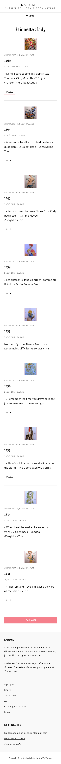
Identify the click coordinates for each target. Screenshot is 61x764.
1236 (7, 385)
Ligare (7, 690)
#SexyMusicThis (11, 55)
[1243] (30, 181)
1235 (7, 449)
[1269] (30, 44)
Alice (6, 701)
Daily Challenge (26, 55)
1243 (7, 197)
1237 (7, 330)
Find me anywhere (14, 744)
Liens (7, 712)
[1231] (30, 557)
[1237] (30, 314)
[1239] (30, 250)
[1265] (30, 113)
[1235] (30, 433)
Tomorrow (10, 695)
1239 (7, 266)
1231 (7, 573)
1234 (7, 514)
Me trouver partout (14, 738)
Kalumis (30, 5)
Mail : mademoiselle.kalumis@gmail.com (25, 733)
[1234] (30, 497)
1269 (7, 60)
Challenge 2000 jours (15, 706)
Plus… (10, 91)
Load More (30, 620)
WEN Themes (46, 758)
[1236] (30, 369)
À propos (9, 684)
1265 (7, 129)
